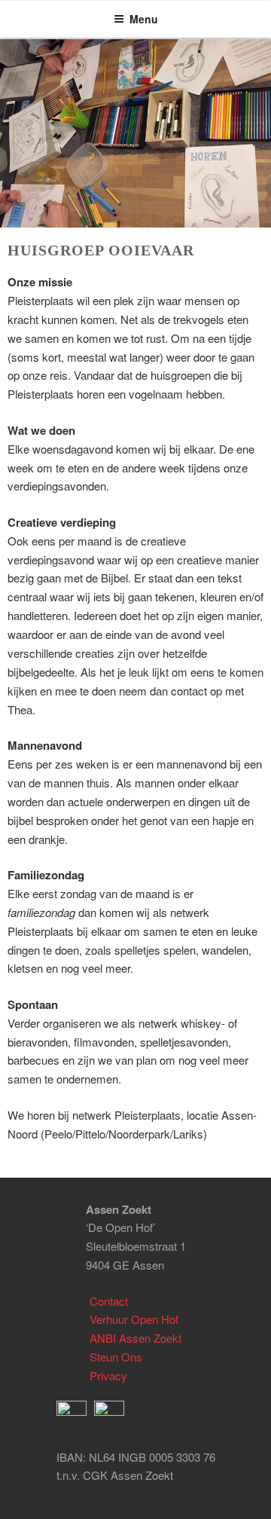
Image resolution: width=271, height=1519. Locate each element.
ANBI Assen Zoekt (135, 1338)
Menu (143, 18)
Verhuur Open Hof (134, 1319)
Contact (109, 1301)
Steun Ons (116, 1357)
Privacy (108, 1375)
